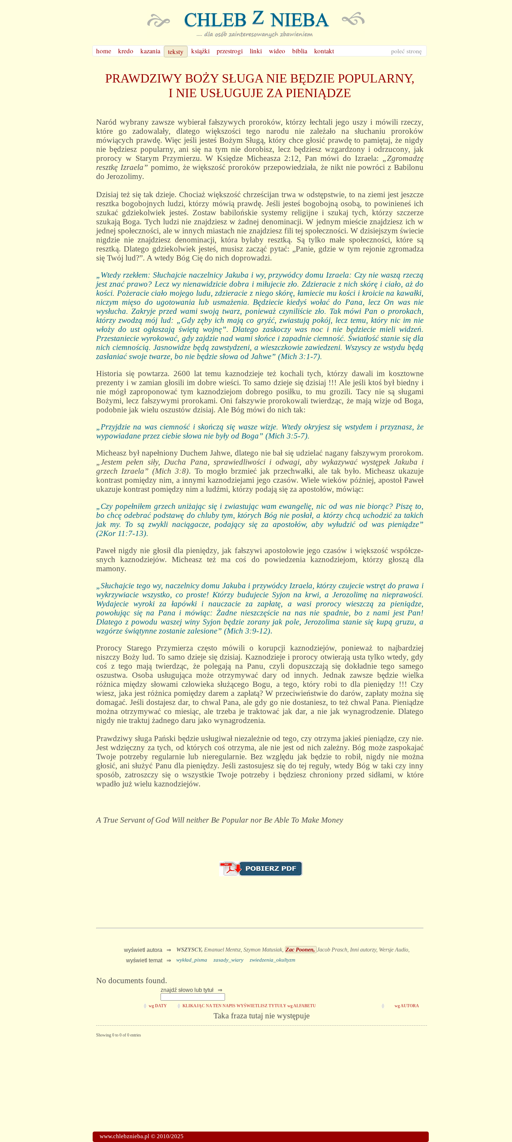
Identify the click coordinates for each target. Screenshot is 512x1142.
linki (256, 50)
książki (200, 50)
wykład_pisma (191, 960)
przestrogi (230, 50)
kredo (125, 50)
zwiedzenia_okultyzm (272, 960)
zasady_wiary (228, 960)
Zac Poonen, (301, 950)
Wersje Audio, (394, 950)
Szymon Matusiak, (264, 950)
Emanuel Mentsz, (223, 950)
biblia (299, 50)
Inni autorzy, (364, 950)
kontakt (324, 50)
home (103, 50)
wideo (277, 50)
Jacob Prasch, (333, 950)
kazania (150, 50)
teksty (176, 51)
